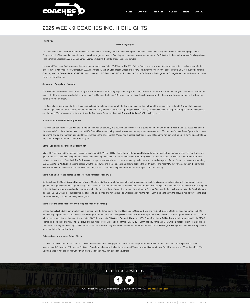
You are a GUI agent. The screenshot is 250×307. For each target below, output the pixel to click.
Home (129, 12)
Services (158, 12)
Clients (173, 12)
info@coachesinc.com (158, 289)
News (186, 12)
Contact (200, 12)
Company (143, 12)
